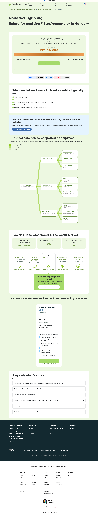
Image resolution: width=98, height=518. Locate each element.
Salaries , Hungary (26, 9)
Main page (12, 9)
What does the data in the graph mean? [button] (24, 69)
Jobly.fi (69, 475)
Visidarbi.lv (46, 484)
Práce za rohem (23, 486)
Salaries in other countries (16, 433)
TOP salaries (12, 441)
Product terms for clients (36, 428)
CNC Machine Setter (68, 211)
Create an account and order (49, 361)
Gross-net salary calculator (45, 4)
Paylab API (52, 433)
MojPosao (58, 475)
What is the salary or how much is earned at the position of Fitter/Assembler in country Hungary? (38, 383)
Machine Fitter (46, 211)
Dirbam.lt (46, 482)
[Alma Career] (49, 501)
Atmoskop (22, 489)
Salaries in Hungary (14, 428)
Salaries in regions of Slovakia (17, 431)
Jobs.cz (21, 475)
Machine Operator (68, 158)
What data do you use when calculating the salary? (27, 411)
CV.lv (45, 477)
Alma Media (54, 457)
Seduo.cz (34, 480)
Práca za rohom (23, 484)
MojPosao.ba (59, 477)
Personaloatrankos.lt (48, 489)
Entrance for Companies (69, 4)
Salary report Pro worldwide (57, 428)
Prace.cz (22, 482)
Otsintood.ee (47, 486)
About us (31, 433)
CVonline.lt (46, 475)
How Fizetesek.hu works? (36, 431)
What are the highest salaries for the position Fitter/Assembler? (30, 389)
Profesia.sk (22, 477)
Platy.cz (33, 484)
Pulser (57, 486)
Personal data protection (48, 450)
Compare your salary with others (49, 63)
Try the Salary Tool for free (22, 129)
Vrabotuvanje (59, 480)
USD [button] (80, 3)
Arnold (33, 475)
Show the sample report (47, 363)
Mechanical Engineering (44, 9)
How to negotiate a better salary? (22, 406)
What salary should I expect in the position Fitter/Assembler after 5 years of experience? (36, 400)
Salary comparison (58, 4)
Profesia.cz (22, 480)
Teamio (33, 477)
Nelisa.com (22, 491)
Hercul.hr (58, 482)
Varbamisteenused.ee (49, 493)
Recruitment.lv (47, 491)
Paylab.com (34, 489)
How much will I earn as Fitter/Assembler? (24, 394)
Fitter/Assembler (26, 185)
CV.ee (45, 480)
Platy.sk (33, 486)
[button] (86, 3)
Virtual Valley (59, 484)
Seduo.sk (34, 482)
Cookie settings (65, 450)
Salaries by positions (31, 4)
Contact (72, 428)
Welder (65, 205)
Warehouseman (67, 178)
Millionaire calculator (14, 436)
